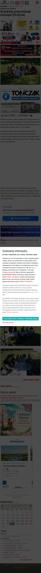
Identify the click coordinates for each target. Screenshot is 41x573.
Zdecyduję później (7, 322)
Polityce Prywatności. (12, 312)
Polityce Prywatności (13, 277)
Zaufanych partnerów (8, 272)
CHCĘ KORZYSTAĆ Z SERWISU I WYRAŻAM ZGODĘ (20, 319)
